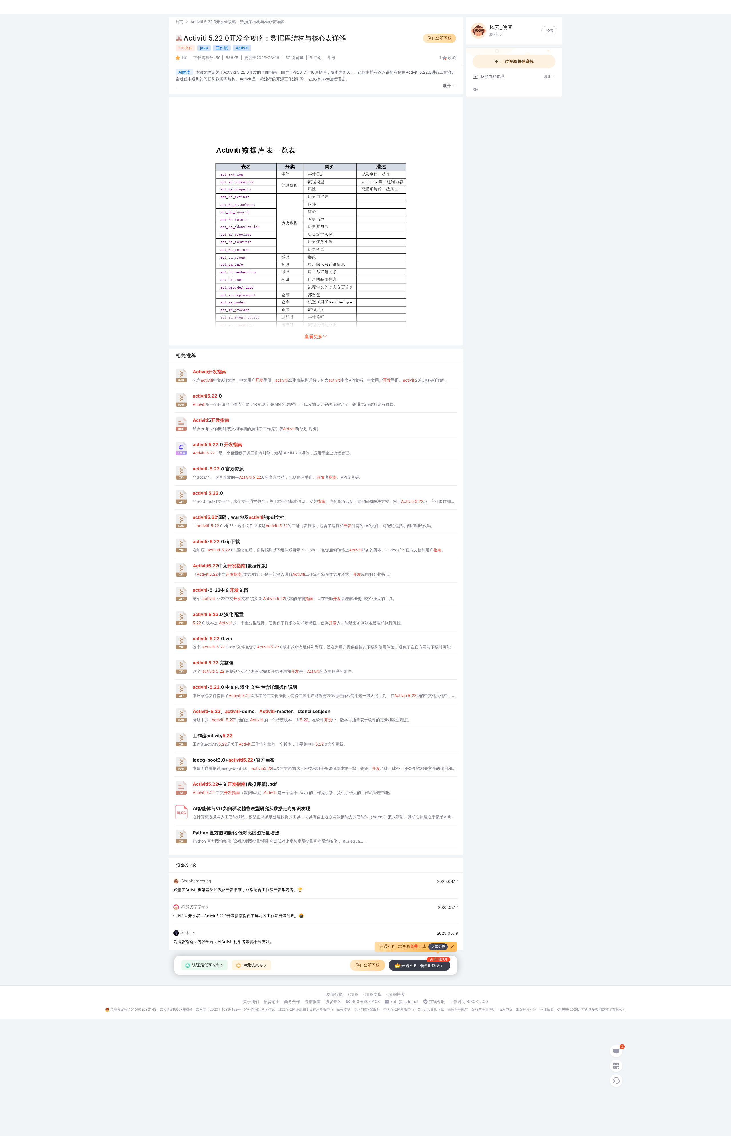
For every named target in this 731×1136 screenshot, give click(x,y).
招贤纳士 (272, 1001)
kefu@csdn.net (404, 1001)
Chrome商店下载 (431, 1009)
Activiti (242, 47)
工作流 (222, 47)
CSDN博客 (395, 994)
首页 (179, 21)
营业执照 (547, 1009)
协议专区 (333, 1001)
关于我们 (251, 1001)
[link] (179, 21)
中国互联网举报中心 (398, 1009)
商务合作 (292, 1001)
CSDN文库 (372, 994)
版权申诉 (506, 1009)
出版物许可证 (526, 1009)
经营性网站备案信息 (259, 1009)
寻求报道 (313, 1001)
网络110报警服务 (367, 1009)
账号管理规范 (457, 1009)
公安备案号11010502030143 (133, 1009)
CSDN (353, 994)
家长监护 (343, 1009)
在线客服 (437, 1001)
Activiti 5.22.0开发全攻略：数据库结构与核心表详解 (265, 38)
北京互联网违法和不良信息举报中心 (305, 1009)
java (204, 47)
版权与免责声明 (483, 1009)
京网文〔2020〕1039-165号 (218, 1009)
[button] (449, 85)
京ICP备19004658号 (176, 1009)
